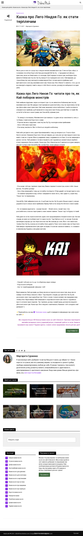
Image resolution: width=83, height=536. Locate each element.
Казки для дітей (7, 7)
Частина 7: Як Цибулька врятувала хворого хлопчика (41, 412)
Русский (76, 533)
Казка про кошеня (14, 412)
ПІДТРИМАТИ (72, 331)
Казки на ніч (16, 7)
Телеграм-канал (41, 312)
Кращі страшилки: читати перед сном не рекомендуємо (41, 391)
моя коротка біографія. (32, 373)
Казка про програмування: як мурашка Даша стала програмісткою (68, 391)
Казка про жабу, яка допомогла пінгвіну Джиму (15, 391)
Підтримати (44, 474)
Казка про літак (68, 412)
